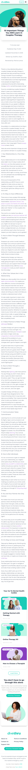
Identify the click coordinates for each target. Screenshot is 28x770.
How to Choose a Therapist (14, 663)
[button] (25, 2)
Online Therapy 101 (10, 639)
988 (21, 764)
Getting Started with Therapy (11, 614)
